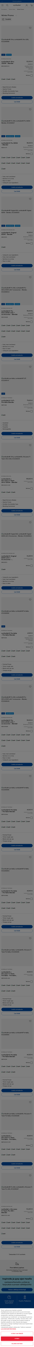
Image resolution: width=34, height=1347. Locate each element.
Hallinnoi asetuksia (17, 1343)
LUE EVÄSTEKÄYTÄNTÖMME (8, 1329)
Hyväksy (17, 1338)
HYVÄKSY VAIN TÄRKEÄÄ (17, 1333)
